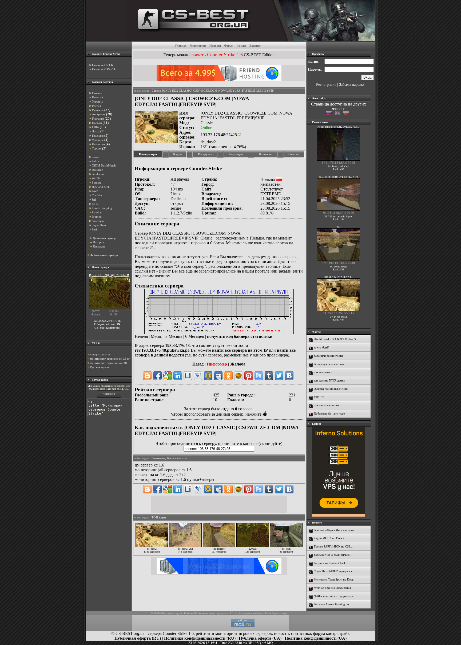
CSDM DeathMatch (104, 165)
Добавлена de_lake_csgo (329, 413)
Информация (148, 154)
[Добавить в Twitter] (279, 375)
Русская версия (99, 367)
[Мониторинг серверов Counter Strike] (109, 397)
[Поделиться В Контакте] (289, 375)
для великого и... (324, 372)
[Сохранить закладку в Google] (167, 375)
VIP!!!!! (319, 397)
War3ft (96, 178)
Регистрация (326, 85)
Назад (198, 364)
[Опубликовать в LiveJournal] (198, 375)
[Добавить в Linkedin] (177, 375)
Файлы (241, 45)
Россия (96, 105)
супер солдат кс (100, 354)
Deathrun (97, 169)
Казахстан (98, 144)
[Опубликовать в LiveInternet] (188, 375)
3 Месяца (173, 336)
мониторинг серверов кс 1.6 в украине (115, 358)
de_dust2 (208, 142)
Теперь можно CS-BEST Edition (219, 54)
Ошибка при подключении (331, 388)
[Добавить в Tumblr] (269, 375)
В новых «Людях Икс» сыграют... (335, 530)
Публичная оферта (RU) (137, 638)
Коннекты (265, 154)
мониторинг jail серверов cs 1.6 (163, 470)
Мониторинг (198, 45)
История (98, 242)
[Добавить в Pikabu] (238, 375)
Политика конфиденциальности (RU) (200, 638)
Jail (94, 199)
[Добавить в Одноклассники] (228, 375)
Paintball (97, 212)
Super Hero (99, 225)
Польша (97, 122)
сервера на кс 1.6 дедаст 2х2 (160, 474)
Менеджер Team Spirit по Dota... (334, 579)
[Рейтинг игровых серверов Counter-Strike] (250, 40)
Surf (94, 229)
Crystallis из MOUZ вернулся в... (334, 571)
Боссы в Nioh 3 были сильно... (333, 554)
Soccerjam (98, 220)
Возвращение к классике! (329, 364)
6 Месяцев (194, 336)
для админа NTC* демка (329, 380)
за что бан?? (321, 347)
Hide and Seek (101, 186)
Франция (98, 139)
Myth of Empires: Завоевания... (333, 587)
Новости (215, 45)
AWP (95, 191)
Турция (96, 148)
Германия (98, 118)
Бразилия (98, 135)
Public (96, 161)
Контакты (99, 246)
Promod (97, 216)
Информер (217, 364)
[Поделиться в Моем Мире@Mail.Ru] (208, 375)
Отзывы (294, 154)
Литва (96, 131)
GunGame (98, 174)
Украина (97, 101)
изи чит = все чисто (326, 405)
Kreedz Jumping (102, 208)
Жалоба (237, 364)
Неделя (141, 336)
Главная (180, 45)
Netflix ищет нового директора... (335, 596)
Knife (95, 203)
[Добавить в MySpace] (218, 375)
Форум (228, 45)
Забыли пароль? (351, 85)
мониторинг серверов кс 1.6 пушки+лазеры (174, 479)
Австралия (98, 114)
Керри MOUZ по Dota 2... (330, 538)
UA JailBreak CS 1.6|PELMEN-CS (335, 339)
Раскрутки (205, 154)
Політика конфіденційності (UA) (316, 638)
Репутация (236, 154)
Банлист (254, 45)
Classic (96, 157)
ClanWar (97, 195)
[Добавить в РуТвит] (259, 375)
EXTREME (270, 194)
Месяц (156, 336)
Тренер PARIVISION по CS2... (333, 546)
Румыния (98, 110)
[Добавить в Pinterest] (248, 375)
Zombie (96, 182)
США (95, 127)
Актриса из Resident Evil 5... (332, 563)
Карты (177, 154)
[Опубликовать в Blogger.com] (147, 375)
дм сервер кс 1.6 (149, 465)
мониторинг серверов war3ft (108, 362)
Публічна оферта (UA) (260, 638)
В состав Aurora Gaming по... (332, 604)
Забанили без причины (328, 355)
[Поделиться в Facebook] (157, 375)
